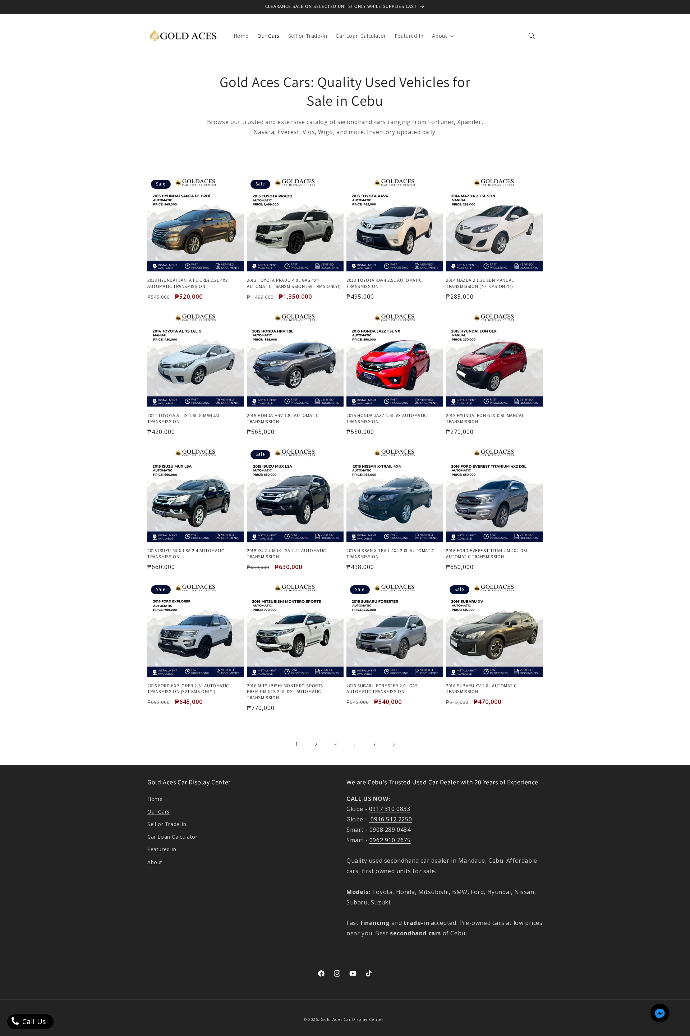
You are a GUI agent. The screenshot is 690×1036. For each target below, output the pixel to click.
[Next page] (393, 744)
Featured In (161, 849)
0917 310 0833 (389, 809)
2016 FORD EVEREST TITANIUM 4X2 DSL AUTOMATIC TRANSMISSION (487, 554)
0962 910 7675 (390, 840)
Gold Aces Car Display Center (352, 1019)
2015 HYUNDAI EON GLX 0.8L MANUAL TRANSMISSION (485, 419)
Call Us (33, 1021)
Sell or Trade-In (167, 824)
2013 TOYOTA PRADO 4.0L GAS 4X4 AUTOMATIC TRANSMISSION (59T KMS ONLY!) (294, 283)
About (154, 862)
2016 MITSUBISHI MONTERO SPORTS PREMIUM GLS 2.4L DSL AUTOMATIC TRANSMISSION (285, 692)
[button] (442, 35)
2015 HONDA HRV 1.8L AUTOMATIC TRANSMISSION (282, 419)
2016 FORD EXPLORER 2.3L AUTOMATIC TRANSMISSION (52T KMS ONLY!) (188, 689)
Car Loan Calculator (172, 836)
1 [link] (296, 744)
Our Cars (158, 811)
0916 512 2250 (390, 819)
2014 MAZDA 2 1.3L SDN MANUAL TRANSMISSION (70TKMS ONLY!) (480, 283)
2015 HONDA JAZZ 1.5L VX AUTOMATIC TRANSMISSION (386, 419)
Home (154, 799)
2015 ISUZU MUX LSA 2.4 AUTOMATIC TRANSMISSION (185, 554)
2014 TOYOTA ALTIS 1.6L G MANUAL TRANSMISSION (184, 419)
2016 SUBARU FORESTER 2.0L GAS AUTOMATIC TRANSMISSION (382, 689)
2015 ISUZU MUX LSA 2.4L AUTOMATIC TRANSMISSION (286, 554)
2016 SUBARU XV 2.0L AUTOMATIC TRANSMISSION (481, 689)
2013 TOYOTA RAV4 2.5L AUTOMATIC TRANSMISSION (384, 283)
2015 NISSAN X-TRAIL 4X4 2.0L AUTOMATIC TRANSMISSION (390, 554)
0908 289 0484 (390, 830)
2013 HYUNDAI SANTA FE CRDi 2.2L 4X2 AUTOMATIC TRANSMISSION (187, 283)
